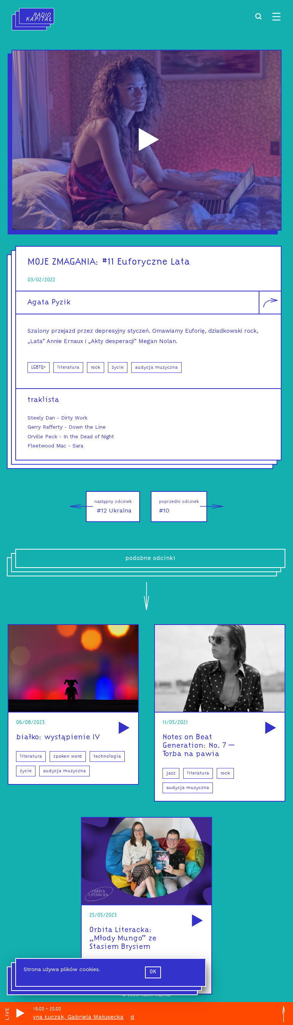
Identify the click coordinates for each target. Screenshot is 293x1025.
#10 (179, 506)
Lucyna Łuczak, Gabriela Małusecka (55, 1017)
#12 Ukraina (113, 506)
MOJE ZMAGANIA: (63, 262)
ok (153, 972)
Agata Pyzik (49, 302)
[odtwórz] (123, 728)
